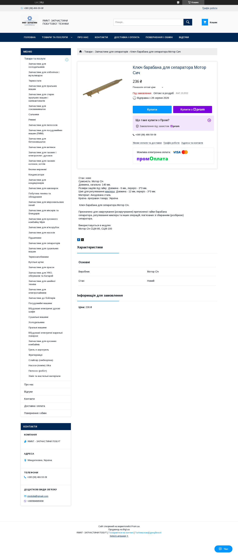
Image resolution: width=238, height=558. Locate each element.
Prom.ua (135, 526)
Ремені (32, 119)
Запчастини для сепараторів (111, 51)
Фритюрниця (35, 355)
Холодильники (36, 322)
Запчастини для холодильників (37, 65)
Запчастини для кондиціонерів (37, 181)
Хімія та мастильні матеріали (44, 376)
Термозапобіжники (39, 257)
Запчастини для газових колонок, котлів (42, 162)
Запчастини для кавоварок (43, 188)
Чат (226, 549)
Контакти (101, 37)
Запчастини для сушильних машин (44, 250)
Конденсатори (36, 174)
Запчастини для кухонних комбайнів (42, 343)
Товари (88, 51)
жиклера (110, 191)
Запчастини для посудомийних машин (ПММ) (45, 132)
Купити (152, 109)
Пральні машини (38, 327)
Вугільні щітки (36, 262)
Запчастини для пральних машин (43, 87)
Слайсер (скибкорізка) (41, 360)
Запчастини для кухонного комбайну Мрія (43, 220)
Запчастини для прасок (41, 267)
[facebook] (78, 240)
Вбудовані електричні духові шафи (44, 310)
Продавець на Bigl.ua (119, 529)
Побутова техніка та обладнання (40, 195)
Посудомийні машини (40, 303)
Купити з (187, 109)
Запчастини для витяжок (42, 147)
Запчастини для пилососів (43, 125)
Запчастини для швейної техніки (42, 283)
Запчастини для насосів (42, 232)
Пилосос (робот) (38, 370)
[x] (82, 240)
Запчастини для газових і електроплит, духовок (42, 154)
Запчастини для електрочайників (37, 291)
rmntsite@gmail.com (37, 496)
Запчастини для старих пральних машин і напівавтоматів (41, 97)
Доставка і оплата (126, 37)
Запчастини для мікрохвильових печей (46, 203)
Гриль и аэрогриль (39, 349)
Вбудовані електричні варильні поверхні (46, 334)
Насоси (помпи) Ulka (40, 365)
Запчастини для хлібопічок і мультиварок (44, 74)
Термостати (35, 80)
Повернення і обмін (159, 37)
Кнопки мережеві (38, 169)
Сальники (34, 114)
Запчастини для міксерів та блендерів (44, 212)
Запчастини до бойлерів (42, 298)
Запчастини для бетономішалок (37, 140)
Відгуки (184, 37)
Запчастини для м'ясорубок (44, 227)
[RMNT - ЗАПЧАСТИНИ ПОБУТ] (30, 28)
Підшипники (35, 237)
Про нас (83, 37)
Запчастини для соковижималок (37, 107)
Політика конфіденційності (148, 532)
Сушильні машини (38, 317)
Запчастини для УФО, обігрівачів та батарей (41, 274)
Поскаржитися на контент (120, 532)
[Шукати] (187, 22)
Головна (30, 37)
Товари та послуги (55, 37)
